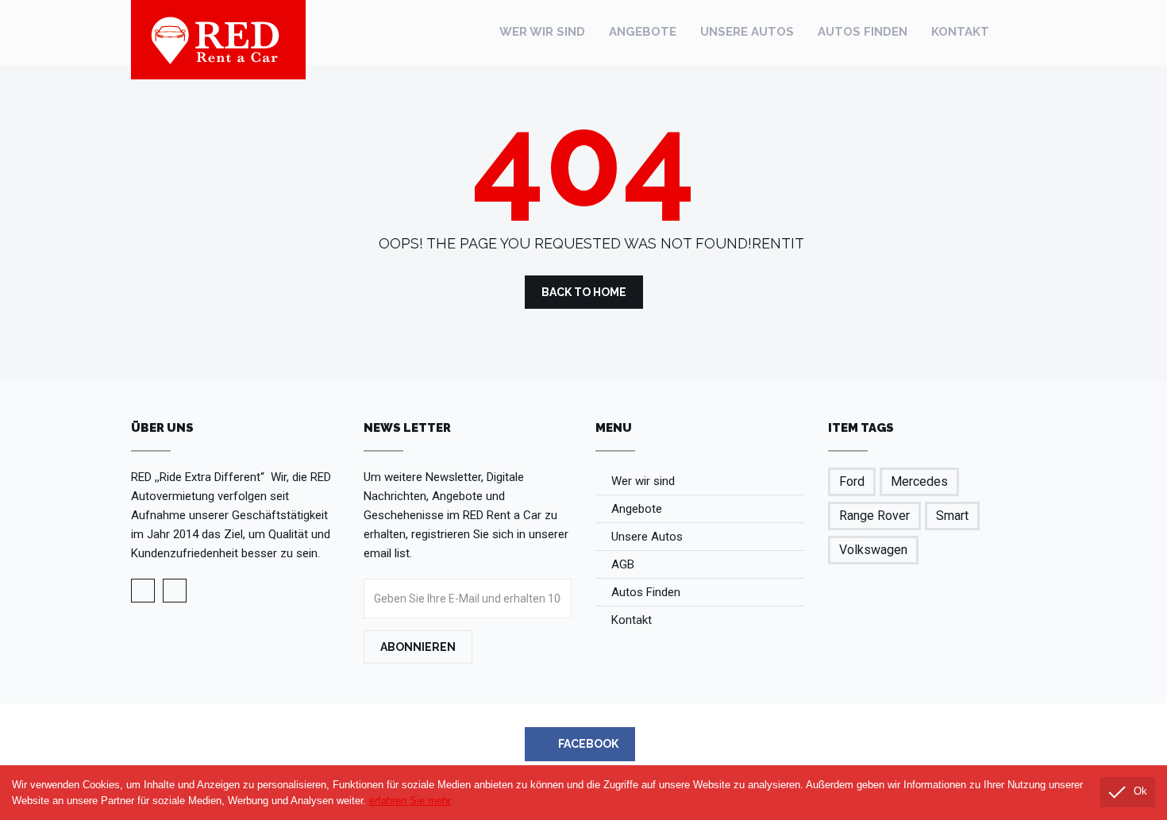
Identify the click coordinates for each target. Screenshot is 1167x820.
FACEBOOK (587, 743)
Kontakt (960, 32)
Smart (952, 515)
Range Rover (874, 515)
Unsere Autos (747, 32)
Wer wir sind (542, 32)
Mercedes (919, 481)
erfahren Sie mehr (410, 801)
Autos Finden (862, 32)
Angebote (642, 32)
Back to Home (583, 292)
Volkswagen (873, 549)
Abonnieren (418, 647)
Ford (852, 481)
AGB (622, 564)
